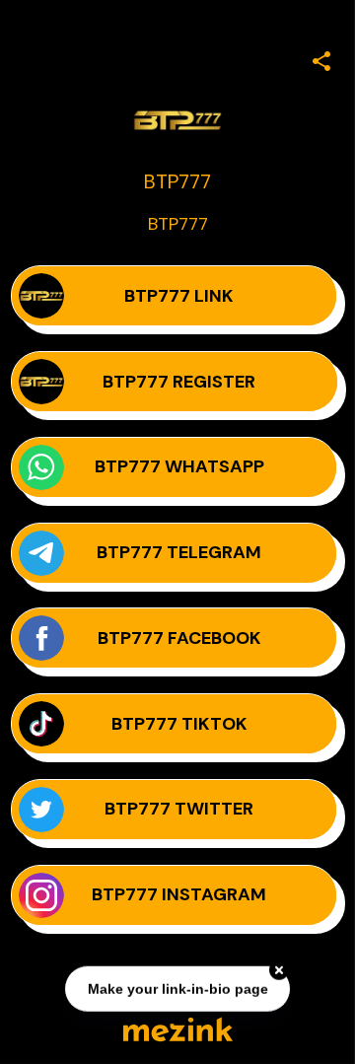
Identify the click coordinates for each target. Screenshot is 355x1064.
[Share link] (321, 58)
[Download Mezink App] (178, 1029)
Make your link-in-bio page (177, 989)
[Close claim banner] (279, 970)
